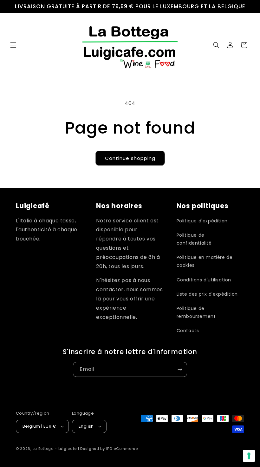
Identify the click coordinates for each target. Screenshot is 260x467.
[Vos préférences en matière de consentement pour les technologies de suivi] (249, 456)
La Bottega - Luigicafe (55, 448)
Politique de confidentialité (194, 239)
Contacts (188, 330)
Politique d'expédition (202, 221)
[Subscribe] (180, 369)
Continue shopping (130, 158)
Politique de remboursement (196, 312)
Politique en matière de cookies (205, 261)
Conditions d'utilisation (204, 280)
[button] (13, 45)
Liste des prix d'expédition (207, 294)
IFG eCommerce (122, 448)
